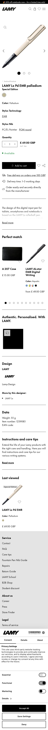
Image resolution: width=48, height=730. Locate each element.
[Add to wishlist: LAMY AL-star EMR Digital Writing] (43, 261)
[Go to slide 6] (26, 302)
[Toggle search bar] (30, 9)
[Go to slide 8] (34, 302)
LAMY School (9, 577)
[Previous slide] (3, 51)
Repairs (6, 565)
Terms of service (10, 625)
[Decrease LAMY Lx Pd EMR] (4, 144)
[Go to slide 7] (30, 302)
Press (4, 606)
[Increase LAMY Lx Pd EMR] (14, 144)
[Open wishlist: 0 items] (39, 9)
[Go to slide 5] (22, 302)
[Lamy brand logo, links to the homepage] (9, 9)
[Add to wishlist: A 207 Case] (19, 261)
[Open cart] (35, 9)
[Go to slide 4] (17, 302)
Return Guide (9, 571)
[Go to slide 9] (38, 302)
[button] (13, 339)
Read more (8, 462)
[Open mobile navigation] (44, 9)
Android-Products (10, 81)
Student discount (10, 588)
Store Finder (8, 612)
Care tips (6, 554)
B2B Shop (7, 582)
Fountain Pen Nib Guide (14, 560)
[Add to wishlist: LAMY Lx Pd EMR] (39, 165)
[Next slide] (44, 51)
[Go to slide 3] (29, 73)
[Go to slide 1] (18, 73)
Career (5, 601)
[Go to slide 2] (24, 73)
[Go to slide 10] (42, 302)
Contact (6, 543)
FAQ (4, 549)
